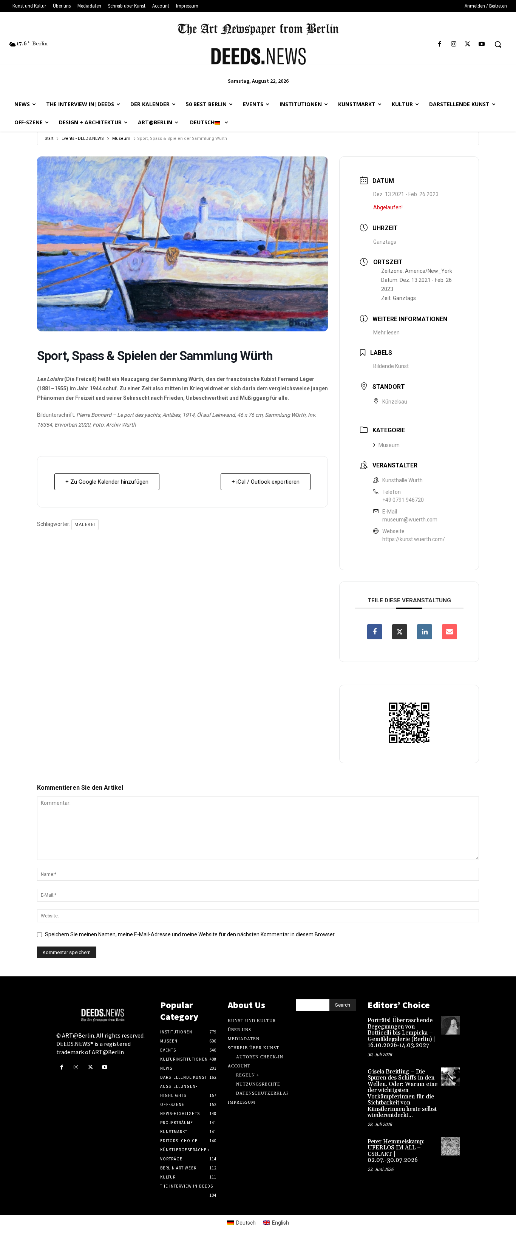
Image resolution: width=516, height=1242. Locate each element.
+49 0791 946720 (403, 500)
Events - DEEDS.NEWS (83, 138)
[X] (468, 44)
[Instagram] (453, 44)
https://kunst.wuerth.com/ (413, 539)
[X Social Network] (399, 631)
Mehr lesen (386, 332)
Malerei (85, 524)
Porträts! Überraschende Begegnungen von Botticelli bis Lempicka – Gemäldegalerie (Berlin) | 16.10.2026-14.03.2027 (401, 1033)
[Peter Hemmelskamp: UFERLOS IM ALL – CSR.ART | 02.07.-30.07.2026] (450, 1146)
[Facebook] (439, 44)
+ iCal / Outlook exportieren (266, 481)
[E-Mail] (449, 631)
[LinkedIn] (424, 631)
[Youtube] (482, 44)
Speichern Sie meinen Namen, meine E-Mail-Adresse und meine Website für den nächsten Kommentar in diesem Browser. (190, 934)
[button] (498, 44)
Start (49, 138)
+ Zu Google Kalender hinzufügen (106, 481)
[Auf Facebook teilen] (374, 631)
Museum (121, 138)
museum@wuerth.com (409, 520)
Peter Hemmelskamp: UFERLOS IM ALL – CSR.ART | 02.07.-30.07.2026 (396, 1151)
